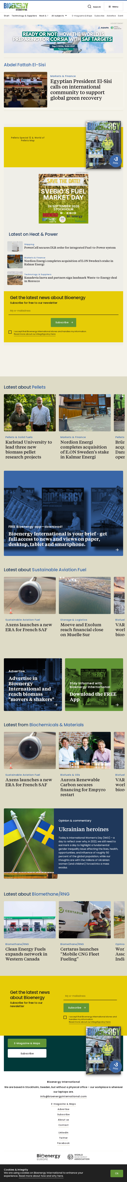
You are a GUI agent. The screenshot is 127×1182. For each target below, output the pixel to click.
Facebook (63, 1143)
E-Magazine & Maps (27, 1043)
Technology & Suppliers (24, 16)
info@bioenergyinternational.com (63, 1096)
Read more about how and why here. (41, 1176)
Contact (63, 1125)
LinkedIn (63, 1132)
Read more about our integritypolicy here (35, 334)
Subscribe (99, 16)
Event (120, 16)
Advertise (111, 16)
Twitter (63, 1138)
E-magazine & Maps (82, 16)
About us (63, 1119)
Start (6, 16)
